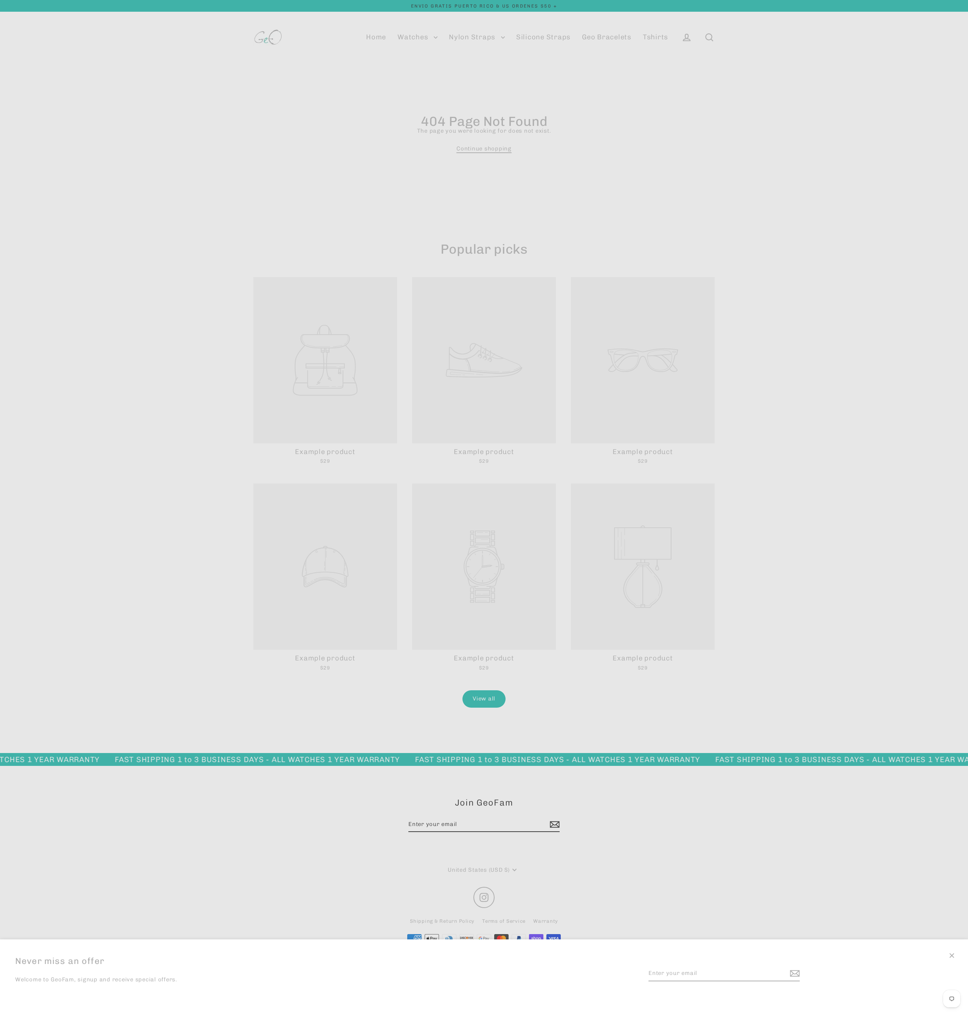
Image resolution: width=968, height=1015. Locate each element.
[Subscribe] (794, 973)
